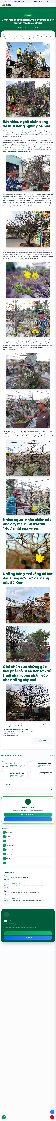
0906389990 (29, 933)
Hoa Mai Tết (28, 15)
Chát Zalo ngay (27, 819)
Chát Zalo (29, 937)
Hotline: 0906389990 (27, 814)
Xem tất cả (52, 755)
